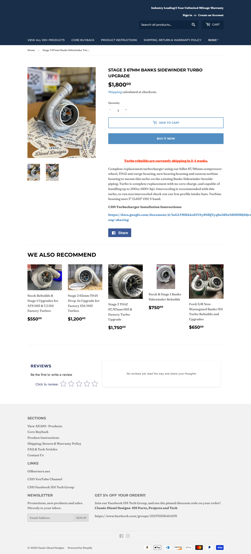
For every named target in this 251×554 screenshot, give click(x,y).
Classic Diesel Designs (50, 547)
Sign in (187, 15)
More (212, 40)
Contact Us (35, 455)
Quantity (114, 103)
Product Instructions (119, 40)
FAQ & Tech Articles (42, 449)
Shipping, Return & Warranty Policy (172, 40)
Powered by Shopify (80, 547)
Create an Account (211, 15)
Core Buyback (82, 40)
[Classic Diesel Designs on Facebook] (121, 536)
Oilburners (35, 471)
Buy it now (166, 138)
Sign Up (81, 517)
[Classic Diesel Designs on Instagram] (128, 536)
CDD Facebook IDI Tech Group (50, 487)
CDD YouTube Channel (44, 479)
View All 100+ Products (46, 40)
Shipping (115, 92)
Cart (215, 24)
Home (31, 50)
